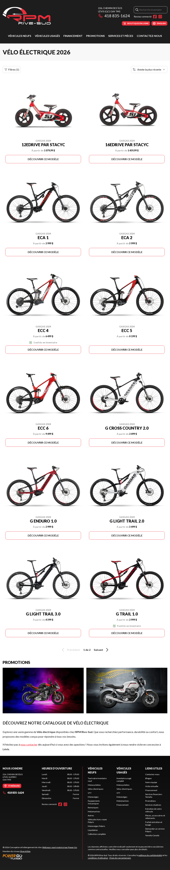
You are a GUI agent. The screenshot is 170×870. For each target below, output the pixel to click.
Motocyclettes (94, 785)
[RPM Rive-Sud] (27, 16)
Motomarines (94, 811)
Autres (91, 815)
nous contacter (28, 744)
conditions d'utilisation (98, 858)
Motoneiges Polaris (96, 826)
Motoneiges (93, 797)
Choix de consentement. (120, 858)
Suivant (98, 649)
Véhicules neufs (19, 35)
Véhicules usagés (47, 35)
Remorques (93, 807)
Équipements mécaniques (94, 802)
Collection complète (97, 834)
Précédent (73, 649)
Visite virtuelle (151, 786)
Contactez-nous (149, 35)
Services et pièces (120, 35)
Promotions (95, 35)
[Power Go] (40, 856)
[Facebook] (155, 17)
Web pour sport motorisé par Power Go (59, 847)
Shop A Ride (25, 851)
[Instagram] (160, 17)
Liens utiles (153, 768)
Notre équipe (151, 782)
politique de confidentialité (150, 855)
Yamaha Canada (152, 835)
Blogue (148, 778)
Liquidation (93, 830)
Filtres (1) (13, 69)
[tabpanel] (60, 786)
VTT (89, 793)
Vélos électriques (95, 789)
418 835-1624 (117, 15)
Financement (73, 35)
